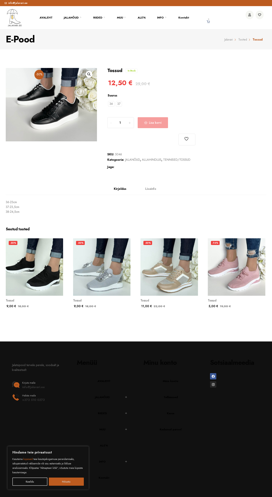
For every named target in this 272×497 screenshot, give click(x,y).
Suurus (112, 95)
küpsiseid (28, 459)
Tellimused (171, 397)
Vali (13, 308)
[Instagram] (213, 384)
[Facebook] (213, 376)
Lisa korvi (155, 123)
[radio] (111, 104)
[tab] (120, 189)
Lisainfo (150, 189)
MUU (120, 18)
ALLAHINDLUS (151, 160)
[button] (89, 74)
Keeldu (30, 481)
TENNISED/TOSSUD (176, 160)
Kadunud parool (171, 429)
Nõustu (66, 481)
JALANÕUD (71, 18)
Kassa (170, 413)
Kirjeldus (120, 189)
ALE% (142, 18)
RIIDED (97, 18)
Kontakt (183, 18)
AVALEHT (46, 18)
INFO (160, 18)
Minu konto (170, 381)
